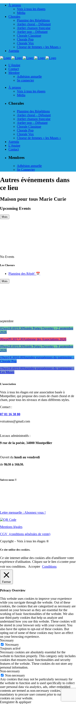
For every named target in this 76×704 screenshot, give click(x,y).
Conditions (49, 566)
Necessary (12, 644)
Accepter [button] (34, 566)
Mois (5, 216)
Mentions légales (11, 527)
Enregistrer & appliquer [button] (15, 702)
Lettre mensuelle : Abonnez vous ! (23, 512)
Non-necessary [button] (10, 671)
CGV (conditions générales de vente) (25, 534)
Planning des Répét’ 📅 (24, 273)
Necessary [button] (7, 640)
